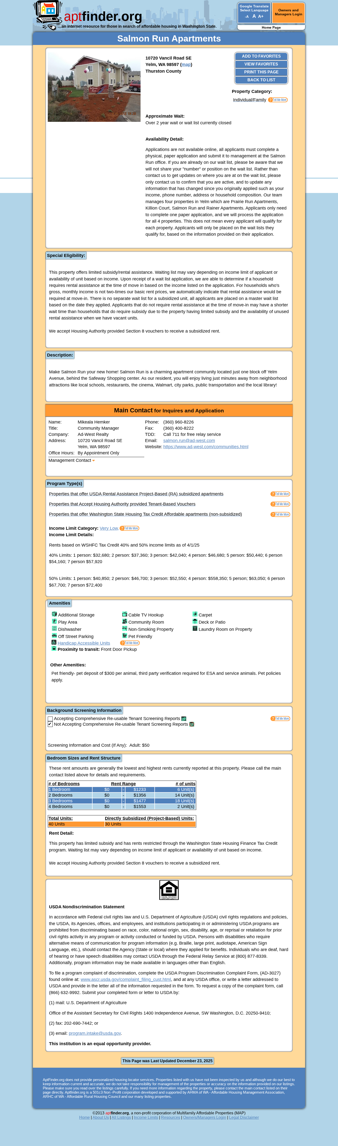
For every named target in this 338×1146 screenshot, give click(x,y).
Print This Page (261, 72)
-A (246, 17)
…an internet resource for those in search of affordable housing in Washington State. (137, 26)
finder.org (103, 16)
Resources (170, 1117)
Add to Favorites (261, 56)
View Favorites (261, 64)
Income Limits (146, 1117)
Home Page (271, 27)
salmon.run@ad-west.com (189, 440)
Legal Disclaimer (244, 1117)
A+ (261, 16)
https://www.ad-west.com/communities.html (205, 446)
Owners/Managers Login (204, 1117)
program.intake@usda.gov (95, 1033)
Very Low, (109, 528)
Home (84, 1117)
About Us (101, 1117)
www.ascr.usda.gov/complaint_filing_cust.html (126, 979)
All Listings (121, 1117)
